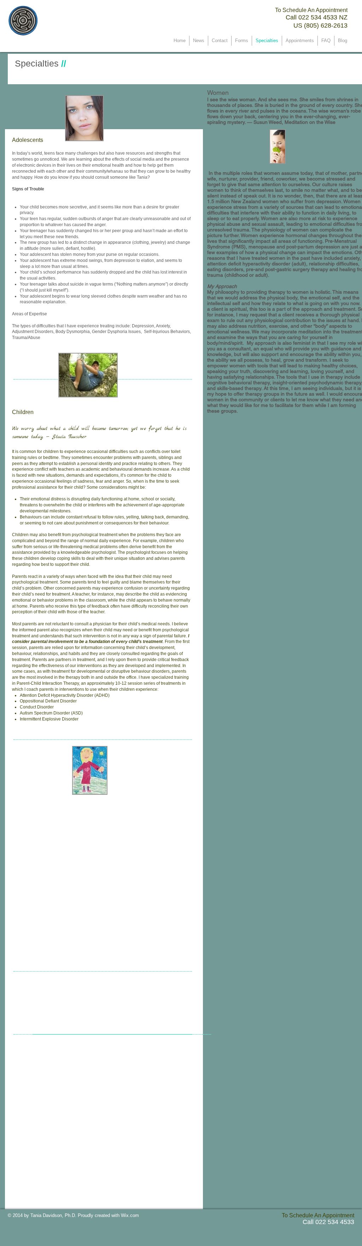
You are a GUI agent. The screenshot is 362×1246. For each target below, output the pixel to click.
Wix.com (130, 1215)
